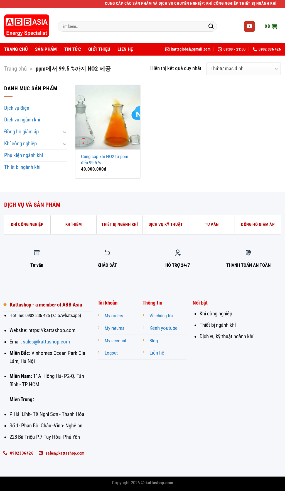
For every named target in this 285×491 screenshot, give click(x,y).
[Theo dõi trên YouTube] (249, 26)
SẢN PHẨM (46, 49)
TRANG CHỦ (16, 49)
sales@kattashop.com (46, 342)
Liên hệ (156, 353)
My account (115, 340)
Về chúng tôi (161, 315)
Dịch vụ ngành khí (22, 120)
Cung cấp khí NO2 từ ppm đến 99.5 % (104, 159)
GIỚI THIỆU (99, 49)
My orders (114, 315)
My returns (114, 328)
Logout (111, 353)
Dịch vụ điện (16, 108)
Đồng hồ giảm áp (21, 132)
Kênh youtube (163, 328)
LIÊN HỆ (125, 49)
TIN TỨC (72, 49)
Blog (153, 340)
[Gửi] (211, 26)
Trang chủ (15, 68)
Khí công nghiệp (20, 144)
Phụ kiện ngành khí (23, 155)
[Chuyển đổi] (64, 132)
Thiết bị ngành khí (22, 167)
